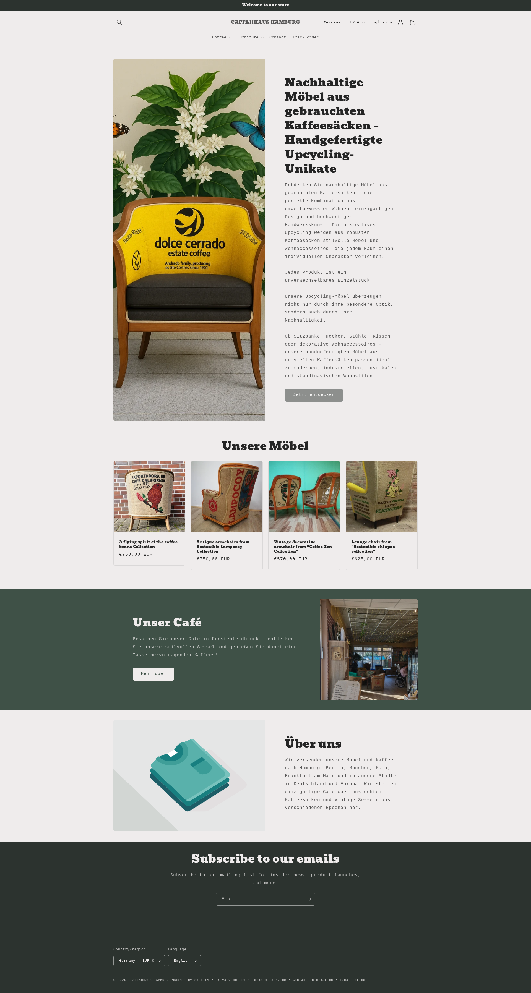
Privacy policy (231, 980)
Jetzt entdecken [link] (314, 395)
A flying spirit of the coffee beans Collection (148, 544)
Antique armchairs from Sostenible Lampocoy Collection (223, 547)
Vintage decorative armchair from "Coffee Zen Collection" (303, 547)
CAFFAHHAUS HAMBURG (150, 980)
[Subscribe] (309, 899)
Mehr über (153, 673)
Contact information (313, 980)
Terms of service (269, 980)
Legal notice (352, 980)
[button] (119, 22)
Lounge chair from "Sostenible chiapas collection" (373, 547)
